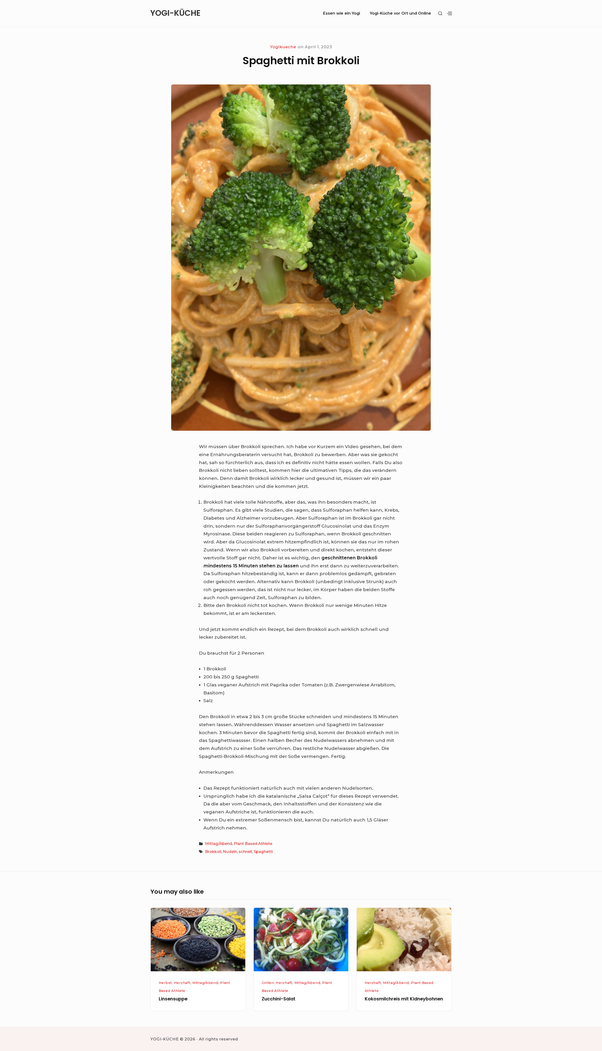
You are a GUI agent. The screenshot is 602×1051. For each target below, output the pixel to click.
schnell (245, 851)
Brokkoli (213, 851)
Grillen (268, 983)
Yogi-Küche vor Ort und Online (400, 13)
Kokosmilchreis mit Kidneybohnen (404, 999)
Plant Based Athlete (253, 843)
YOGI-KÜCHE (175, 13)
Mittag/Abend (218, 843)
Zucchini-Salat (278, 999)
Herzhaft (182, 983)
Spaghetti (263, 851)
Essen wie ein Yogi (341, 13)
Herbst (165, 983)
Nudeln (230, 851)
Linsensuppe (173, 999)
